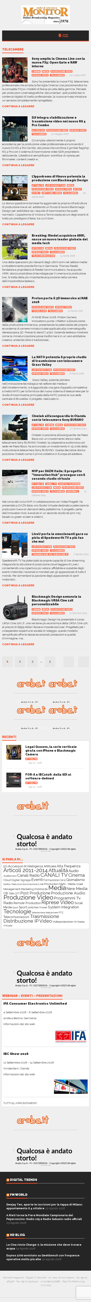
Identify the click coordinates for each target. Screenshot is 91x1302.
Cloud (7, 880)
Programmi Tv (67, 898)
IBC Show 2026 (16, 1054)
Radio (8, 903)
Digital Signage (21, 880)
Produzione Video (61, 71)
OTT (17, 893)
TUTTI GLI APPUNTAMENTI (20, 1103)
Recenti (9, 737)
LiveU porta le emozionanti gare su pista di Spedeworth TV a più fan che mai (60, 537)
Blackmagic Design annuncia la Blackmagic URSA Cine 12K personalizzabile (56, 600)
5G (5, 866)
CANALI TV (51, 484)
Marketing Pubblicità (34, 889)
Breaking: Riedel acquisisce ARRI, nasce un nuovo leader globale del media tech (60, 239)
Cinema (36, 71)
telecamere (12, 49)
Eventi (37, 879)
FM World (19, 1195)
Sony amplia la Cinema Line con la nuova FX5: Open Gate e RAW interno (58, 62)
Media (45, 71)
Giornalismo (75, 880)
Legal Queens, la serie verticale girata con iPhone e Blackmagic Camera (51, 750)
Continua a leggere (18, 106)
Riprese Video (40, 75)
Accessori (38, 130)
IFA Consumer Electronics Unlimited (35, 1003)
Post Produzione (35, 893)
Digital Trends (23, 1180)
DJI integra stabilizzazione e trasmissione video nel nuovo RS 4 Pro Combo (59, 121)
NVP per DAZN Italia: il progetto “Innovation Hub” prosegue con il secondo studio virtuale (58, 474)
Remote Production (27, 903)
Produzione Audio (68, 893)
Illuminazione (30, 884)
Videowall (72, 491)
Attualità (37, 185)
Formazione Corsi (54, 880)
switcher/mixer (51, 193)
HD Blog (17, 1235)
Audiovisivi (10, 875)
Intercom (37, 248)
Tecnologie (39, 311)
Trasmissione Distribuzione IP (50, 554)
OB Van (8, 893)
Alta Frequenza (68, 866)
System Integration (63, 907)
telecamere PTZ (54, 912)
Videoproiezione (62, 921)
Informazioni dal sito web (19, 1024)
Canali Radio (28, 875)
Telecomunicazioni (43, 256)
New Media (76, 888)
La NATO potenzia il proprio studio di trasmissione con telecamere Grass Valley (59, 360)
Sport (77, 189)
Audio (74, 871)
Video (45, 921)
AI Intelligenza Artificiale (40, 866)
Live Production (55, 185)
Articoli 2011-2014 (25, 870)
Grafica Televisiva (69, 484)
